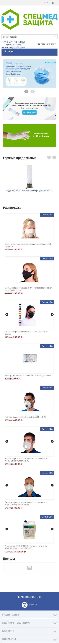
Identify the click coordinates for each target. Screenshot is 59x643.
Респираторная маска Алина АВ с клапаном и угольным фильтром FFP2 (26, 459)
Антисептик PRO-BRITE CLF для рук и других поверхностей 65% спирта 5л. (26, 547)
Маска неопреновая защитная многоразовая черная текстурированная (28, 289)
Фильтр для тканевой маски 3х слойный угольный (28, 375)
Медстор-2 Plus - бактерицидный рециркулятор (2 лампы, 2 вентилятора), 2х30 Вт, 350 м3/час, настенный (29, 190)
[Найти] (55, 37)
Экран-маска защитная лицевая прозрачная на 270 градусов (28, 245)
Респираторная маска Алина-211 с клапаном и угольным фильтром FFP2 (26, 503)
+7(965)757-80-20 (12, 42)
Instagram (32, 605)
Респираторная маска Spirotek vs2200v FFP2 (25, 417)
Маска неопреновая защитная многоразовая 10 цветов (26, 333)
